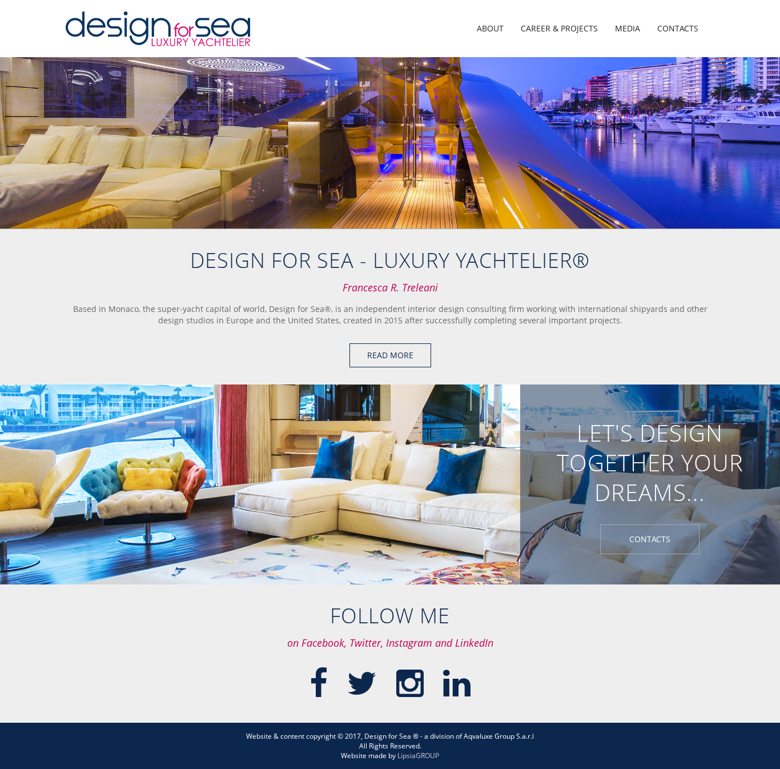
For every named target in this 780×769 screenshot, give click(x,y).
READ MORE (390, 355)
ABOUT (490, 28)
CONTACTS (677, 28)
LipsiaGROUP (418, 755)
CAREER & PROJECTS (559, 28)
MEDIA (627, 28)
